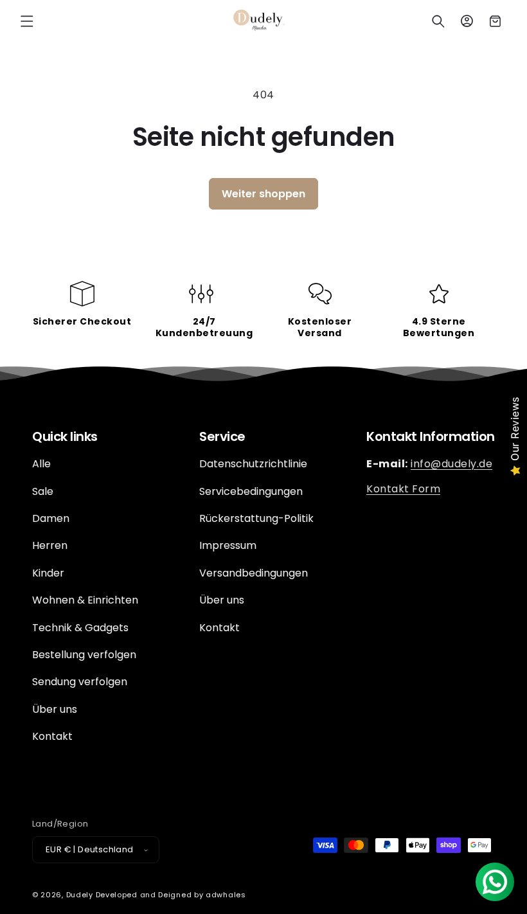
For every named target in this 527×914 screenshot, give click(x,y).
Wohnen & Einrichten (85, 600)
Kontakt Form (403, 488)
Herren (49, 545)
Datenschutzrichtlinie (253, 464)
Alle (41, 464)
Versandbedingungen (253, 573)
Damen (50, 518)
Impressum (227, 545)
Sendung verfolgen (79, 681)
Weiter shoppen (263, 193)
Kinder (48, 573)
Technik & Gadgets (80, 627)
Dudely (79, 895)
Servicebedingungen (251, 491)
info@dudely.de (451, 463)
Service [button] (222, 436)
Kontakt (52, 736)
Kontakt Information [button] (430, 436)
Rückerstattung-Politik (256, 518)
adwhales (226, 895)
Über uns (54, 709)
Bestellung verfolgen (84, 654)
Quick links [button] (65, 436)
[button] (27, 21)
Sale (42, 491)
